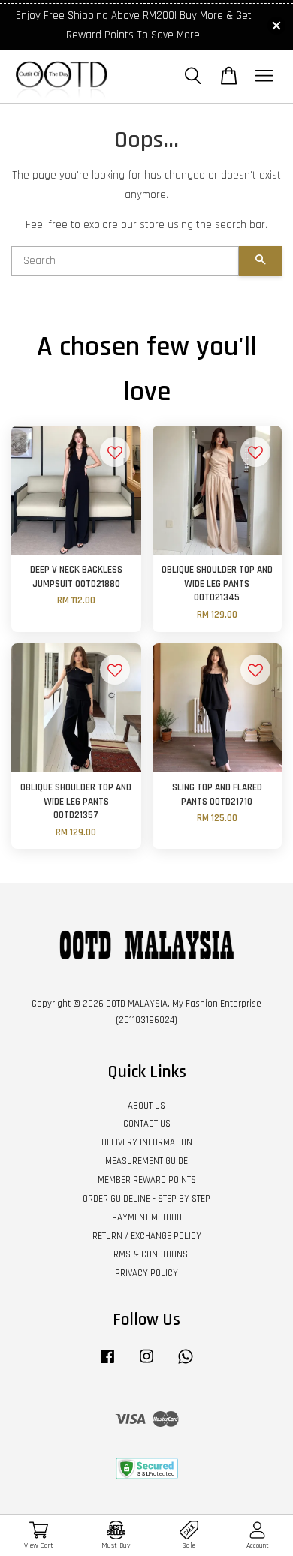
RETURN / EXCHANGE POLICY (146, 1236)
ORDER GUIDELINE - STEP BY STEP (146, 1199)
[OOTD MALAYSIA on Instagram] (146, 1364)
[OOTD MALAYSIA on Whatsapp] (185, 1364)
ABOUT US (146, 1106)
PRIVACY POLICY (146, 1273)
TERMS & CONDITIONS (146, 1254)
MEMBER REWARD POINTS (147, 1180)
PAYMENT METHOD (147, 1217)
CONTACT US (147, 1124)
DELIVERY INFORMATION (146, 1142)
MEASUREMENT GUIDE (146, 1161)
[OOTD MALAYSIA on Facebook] (107, 1364)
